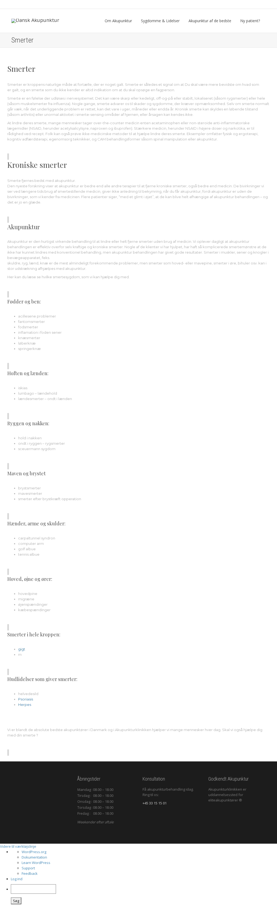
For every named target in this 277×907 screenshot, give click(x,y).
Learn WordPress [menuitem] (36, 862)
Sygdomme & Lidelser (161, 20)
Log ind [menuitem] (16, 878)
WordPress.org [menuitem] (34, 851)
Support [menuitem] (28, 868)
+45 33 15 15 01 (155, 803)
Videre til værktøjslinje (18, 846)
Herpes (24, 704)
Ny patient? (250, 20)
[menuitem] (144, 894)
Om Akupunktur (119, 20)
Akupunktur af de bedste (210, 20)
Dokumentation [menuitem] (34, 857)
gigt (21, 649)
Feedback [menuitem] (30, 873)
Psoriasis (25, 699)
